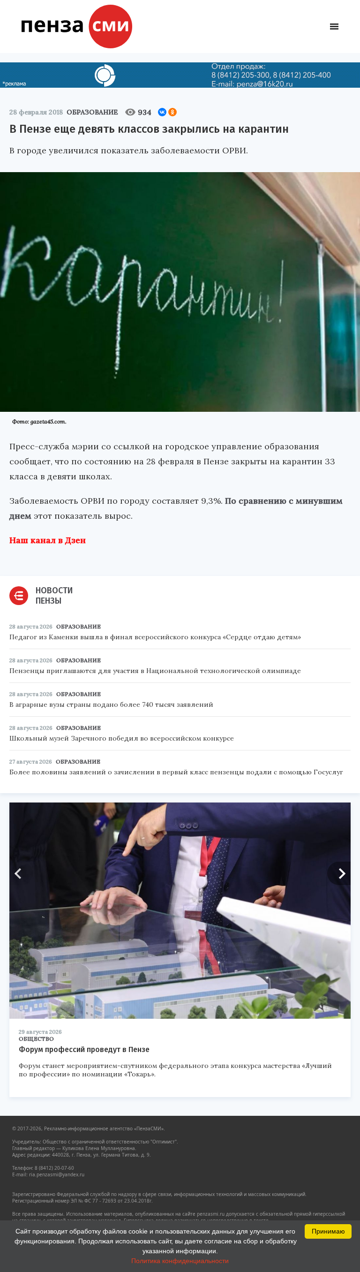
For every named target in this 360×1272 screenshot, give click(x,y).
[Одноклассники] (172, 112)
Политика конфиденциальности (180, 1260)
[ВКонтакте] (162, 112)
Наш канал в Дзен (47, 540)
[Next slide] (339, 873)
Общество (36, 1038)
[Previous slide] (21, 873)
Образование (92, 112)
